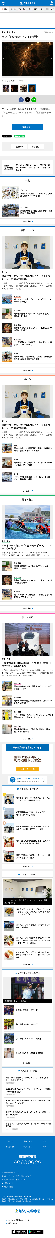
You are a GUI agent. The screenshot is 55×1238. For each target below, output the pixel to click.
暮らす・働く (39, 9)
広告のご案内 (8, 1187)
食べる (13, 9)
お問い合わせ (8, 1183)
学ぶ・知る (50, 9)
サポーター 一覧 (28, 769)
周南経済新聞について (11, 1173)
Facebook (17, 1162)
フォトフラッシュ (8, 32)
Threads (38, 1162)
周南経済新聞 (27, 3)
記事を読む (27, 127)
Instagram (31, 1162)
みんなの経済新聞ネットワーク (27, 1211)
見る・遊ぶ (22, 9)
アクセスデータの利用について (14, 1180)
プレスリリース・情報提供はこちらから (17, 1176)
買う (30, 9)
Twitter (24, 1162)
